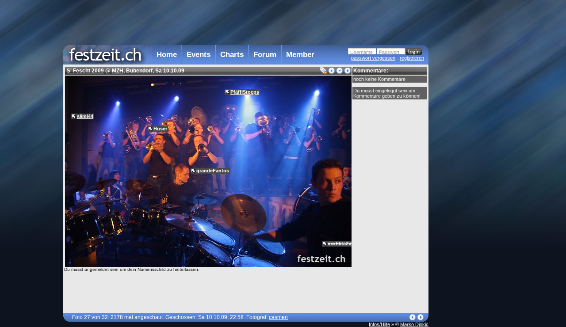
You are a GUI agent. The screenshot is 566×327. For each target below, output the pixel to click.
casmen (278, 317)
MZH (117, 71)
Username (361, 52)
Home (167, 54)
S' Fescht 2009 (85, 71)
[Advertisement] (467, 178)
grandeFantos (212, 170)
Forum (264, 54)
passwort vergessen (373, 58)
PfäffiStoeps (244, 92)
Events (198, 54)
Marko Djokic (414, 324)
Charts (232, 54)
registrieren (412, 58)
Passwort (389, 52)
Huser (160, 128)
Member (300, 54)
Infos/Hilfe (379, 324)
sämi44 (85, 116)
